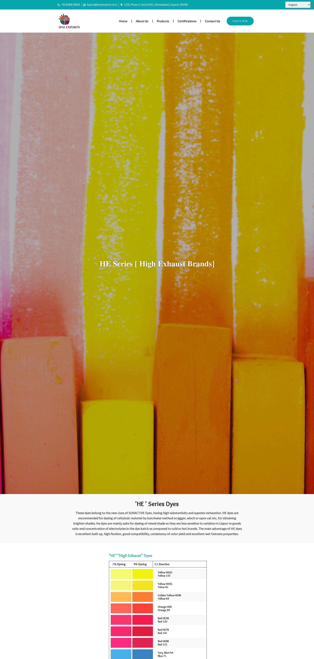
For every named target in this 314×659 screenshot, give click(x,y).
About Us (142, 21)
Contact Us (212, 21)
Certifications (187, 21)
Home (123, 21)
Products (163, 21)
